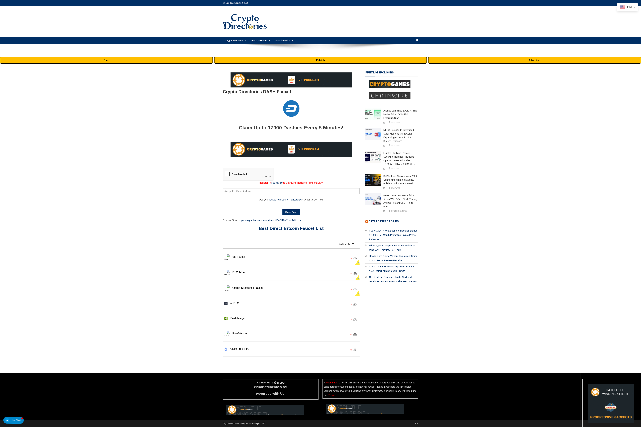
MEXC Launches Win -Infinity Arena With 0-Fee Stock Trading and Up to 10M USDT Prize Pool (400, 201)
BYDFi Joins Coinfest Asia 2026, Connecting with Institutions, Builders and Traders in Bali (400, 180)
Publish (320, 60)
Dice (106, 60)
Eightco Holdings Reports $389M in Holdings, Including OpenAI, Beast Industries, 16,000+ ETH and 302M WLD (399, 158)
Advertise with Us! (271, 393)
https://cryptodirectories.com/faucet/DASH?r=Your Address (270, 220)
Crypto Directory (234, 40)
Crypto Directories (399, 211)
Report (331, 395)
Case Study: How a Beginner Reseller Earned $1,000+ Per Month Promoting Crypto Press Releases (393, 235)
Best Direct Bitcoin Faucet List (291, 228)
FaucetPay (277, 182)
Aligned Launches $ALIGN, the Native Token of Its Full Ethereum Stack (400, 114)
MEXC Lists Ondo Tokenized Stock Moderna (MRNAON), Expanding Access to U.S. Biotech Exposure (398, 135)
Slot (416, 423)
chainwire (395, 122)
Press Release (259, 40)
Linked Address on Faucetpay (285, 199)
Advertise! (535, 60)
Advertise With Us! (284, 40)
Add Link (344, 243)
